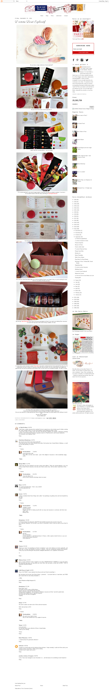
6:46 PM (31, 570)
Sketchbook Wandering (24, 440)
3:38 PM (30, 637)
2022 (75, 208)
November (77, 232)
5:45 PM (33, 440)
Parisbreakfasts (25, 418)
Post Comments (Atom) (26, 688)
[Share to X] (52, 418)
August (77, 280)
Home (41, 15)
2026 (75, 199)
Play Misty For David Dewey (81, 259)
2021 (75, 210)
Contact (66, 15)
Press (52, 15)
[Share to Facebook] (54, 418)
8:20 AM (25, 546)
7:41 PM (35, 505)
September (78, 236)
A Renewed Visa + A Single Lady (84, 188)
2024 (75, 203)
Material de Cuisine (79, 273)
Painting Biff (78, 277)
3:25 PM (28, 560)
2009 (75, 301)
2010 (75, 299)
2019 (75, 214)
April (76, 288)
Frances (21, 546)
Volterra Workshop (81, 163)
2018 (75, 216)
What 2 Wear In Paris (81, 131)
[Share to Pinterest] (55, 418)
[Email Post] (47, 418)
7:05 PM (25, 494)
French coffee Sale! (79, 247)
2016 (75, 220)
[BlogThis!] (51, 418)
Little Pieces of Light (24, 570)
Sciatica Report (80, 139)
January (77, 294)
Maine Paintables (79, 255)
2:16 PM (24, 625)
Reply (20, 436)
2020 (75, 212)
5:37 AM (35, 531)
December (77, 230)
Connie (20, 494)
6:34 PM (24, 485)
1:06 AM (27, 520)
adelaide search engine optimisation (27, 650)
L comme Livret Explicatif (81, 271)
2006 (75, 307)
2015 (75, 222)
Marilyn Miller (22, 463)
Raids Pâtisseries (23, 637)
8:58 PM (36, 656)
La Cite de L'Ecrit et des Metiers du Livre (84, 275)
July (76, 282)
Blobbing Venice (78, 269)
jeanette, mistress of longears (26, 656)
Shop (47, 15)
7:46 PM (35, 451)
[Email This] (49, 418)
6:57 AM (27, 586)
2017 (75, 218)
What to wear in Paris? (82, 115)
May (76, 286)
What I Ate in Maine (79, 257)
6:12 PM (28, 463)
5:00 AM (26, 645)
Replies (22, 449)
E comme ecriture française (81, 267)
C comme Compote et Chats (81, 240)
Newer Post (17, 685)
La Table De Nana (23, 427)
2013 (75, 226)
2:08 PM (35, 614)
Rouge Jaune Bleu (79, 251)
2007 (75, 305)
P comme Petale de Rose (81, 249)
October (77, 234)
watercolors (59, 15)
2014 (75, 224)
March (77, 290)
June (76, 284)
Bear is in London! (81, 171)
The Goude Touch (81, 123)
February (77, 292)
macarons (22, 419)
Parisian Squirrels (79, 242)
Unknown (21, 645)
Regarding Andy (78, 265)
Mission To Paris (79, 244)
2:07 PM (24, 602)
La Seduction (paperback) (81, 238)
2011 (75, 297)
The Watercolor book (77, 403)
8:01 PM (35, 474)
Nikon (20, 485)
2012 (75, 228)
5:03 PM (30, 427)
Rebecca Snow (22, 560)
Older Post (65, 685)
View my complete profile (79, 94)
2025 (75, 201)
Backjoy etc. (78, 253)
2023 (75, 205)
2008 (75, 303)
